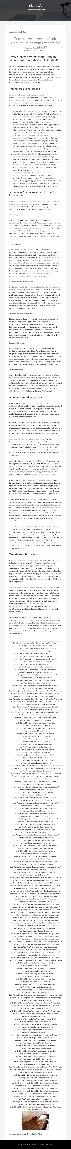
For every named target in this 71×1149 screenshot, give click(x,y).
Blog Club (35, 5)
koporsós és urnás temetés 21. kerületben (28, 165)
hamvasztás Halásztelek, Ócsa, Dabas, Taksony (28, 560)
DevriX (36, 1144)
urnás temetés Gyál (27, 431)
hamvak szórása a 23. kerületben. (35, 276)
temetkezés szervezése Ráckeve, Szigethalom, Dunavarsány (33, 527)
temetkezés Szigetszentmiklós (20, 100)
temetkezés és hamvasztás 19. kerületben (26, 543)
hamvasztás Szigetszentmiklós (35, 111)
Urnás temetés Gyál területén (24, 135)
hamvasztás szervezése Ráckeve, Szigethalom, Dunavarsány (33, 588)
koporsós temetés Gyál (31, 513)
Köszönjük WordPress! (46, 1144)
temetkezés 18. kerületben (22, 620)
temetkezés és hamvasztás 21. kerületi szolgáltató (32, 228)
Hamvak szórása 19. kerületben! (44, 474)
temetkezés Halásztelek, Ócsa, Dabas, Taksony (35, 480)
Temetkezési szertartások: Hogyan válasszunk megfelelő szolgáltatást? (35, 42)
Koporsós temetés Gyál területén (25, 154)
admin (44, 50)
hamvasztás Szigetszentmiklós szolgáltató (27, 439)
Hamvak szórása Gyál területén (24, 173)
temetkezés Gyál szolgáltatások (22, 250)
